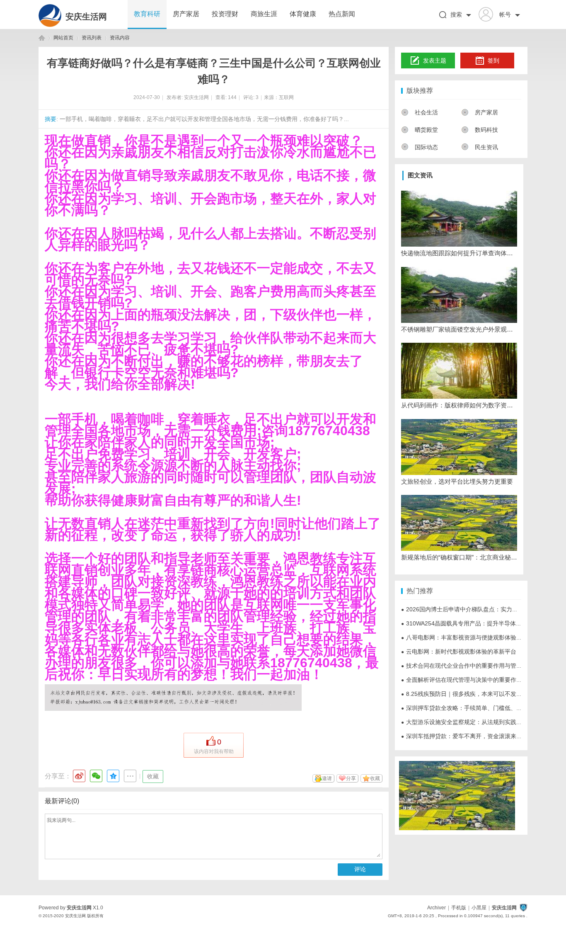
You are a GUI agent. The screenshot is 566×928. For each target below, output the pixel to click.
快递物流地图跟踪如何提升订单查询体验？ (459, 253)
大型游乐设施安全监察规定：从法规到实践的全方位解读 (476, 722)
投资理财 (225, 13)
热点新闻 (342, 13)
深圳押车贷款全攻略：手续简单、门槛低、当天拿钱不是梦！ (482, 708)
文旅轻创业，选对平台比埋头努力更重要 (457, 481)
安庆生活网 (86, 16)
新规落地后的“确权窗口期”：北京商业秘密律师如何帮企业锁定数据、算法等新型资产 (459, 557)
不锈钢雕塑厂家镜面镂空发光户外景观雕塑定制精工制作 (459, 329)
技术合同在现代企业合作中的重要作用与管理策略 (467, 665)
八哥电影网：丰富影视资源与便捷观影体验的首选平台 (473, 637)
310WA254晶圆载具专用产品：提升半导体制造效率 (470, 623)
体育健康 (303, 13)
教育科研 (147, 13)
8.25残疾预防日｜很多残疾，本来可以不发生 (461, 694)
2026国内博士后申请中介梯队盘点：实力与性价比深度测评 (480, 609)
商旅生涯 (264, 13)
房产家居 (186, 13)
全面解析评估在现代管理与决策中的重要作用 (461, 679)
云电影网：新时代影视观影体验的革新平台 (458, 651)
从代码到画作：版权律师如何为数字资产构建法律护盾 (459, 405)
